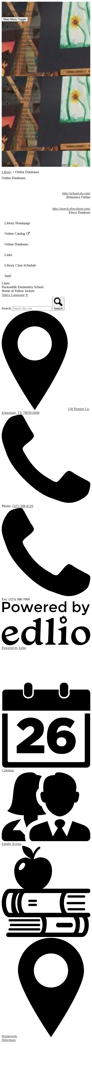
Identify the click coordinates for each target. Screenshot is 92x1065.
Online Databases (31, 153)
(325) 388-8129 (22, 506)
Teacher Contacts (30, 115)
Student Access (29, 99)
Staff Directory (29, 38)
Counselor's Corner (32, 46)
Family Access (29, 111)
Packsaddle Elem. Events (36, 61)
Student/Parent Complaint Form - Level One (49, 138)
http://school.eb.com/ (76, 193)
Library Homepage (32, 145)
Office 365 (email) (31, 130)
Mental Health (28, 50)
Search (6, 308)
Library (7, 172)
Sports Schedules (30, 76)
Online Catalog (29, 149)
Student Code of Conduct (36, 92)
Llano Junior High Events (36, 65)
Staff (22, 161)
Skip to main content (16, 3)
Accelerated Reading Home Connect (43, 165)
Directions (26, 42)
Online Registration (32, 107)
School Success (29, 134)
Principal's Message (32, 30)
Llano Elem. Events (32, 57)
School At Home (30, 126)
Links (23, 157)
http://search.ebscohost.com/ (71, 208)
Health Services (29, 119)
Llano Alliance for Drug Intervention (43, 122)
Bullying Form (29, 96)
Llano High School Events (37, 69)
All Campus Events (32, 73)
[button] (26, 27)
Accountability (29, 34)
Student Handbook (31, 88)
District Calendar (30, 80)
